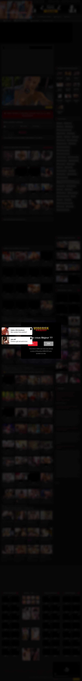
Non (48, 343)
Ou (33, 343)
